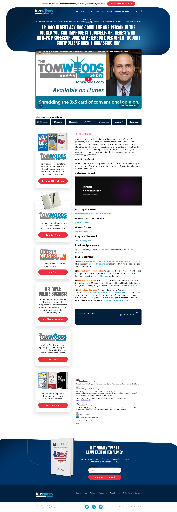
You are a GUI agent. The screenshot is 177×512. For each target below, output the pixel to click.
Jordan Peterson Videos (85, 223)
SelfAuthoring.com (83, 240)
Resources (100, 11)
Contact (135, 11)
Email (93, 466)
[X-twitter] (94, 507)
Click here (128, 261)
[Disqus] (108, 353)
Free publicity (83, 271)
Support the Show (122, 11)
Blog (82, 11)
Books (75, 11)
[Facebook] (87, 507)
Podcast (90, 11)
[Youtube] (101, 507)
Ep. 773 (78, 249)
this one (107, 273)
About (109, 11)
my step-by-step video (98, 264)
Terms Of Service (55, 508)
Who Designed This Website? (130, 507)
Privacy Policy (41, 508)
